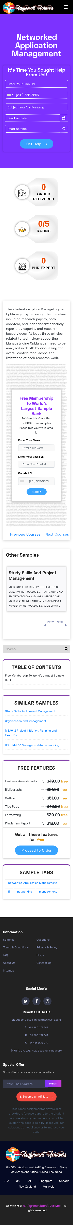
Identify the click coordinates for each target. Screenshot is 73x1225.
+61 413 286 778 (38, 1042)
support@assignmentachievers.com (38, 1019)
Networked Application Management (32, 882)
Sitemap (8, 970)
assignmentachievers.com (43, 1205)
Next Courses (57, 534)
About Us (9, 962)
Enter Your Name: (29, 440)
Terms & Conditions (16, 947)
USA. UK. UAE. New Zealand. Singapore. (37, 1050)
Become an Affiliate (35, 1096)
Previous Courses (25, 534)
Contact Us (43, 962)
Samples (8, 939)
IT (9, 891)
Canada (64, 1180)
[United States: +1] (10, 94)
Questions (42, 939)
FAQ (5, 955)
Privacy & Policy (46, 947)
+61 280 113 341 (38, 1027)
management (48, 891)
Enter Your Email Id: (31, 456)
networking (24, 891)
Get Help (33, 144)
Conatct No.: (26, 473)
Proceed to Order (36, 850)
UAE (29, 1180)
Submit (36, 491)
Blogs (40, 955)
